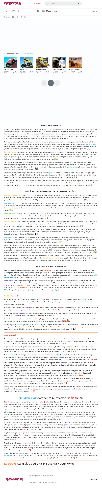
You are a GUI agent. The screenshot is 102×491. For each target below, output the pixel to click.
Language (92, 479)
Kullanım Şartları (34, 475)
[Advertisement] (51, 36)
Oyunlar (93, 11)
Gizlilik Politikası (47, 475)
